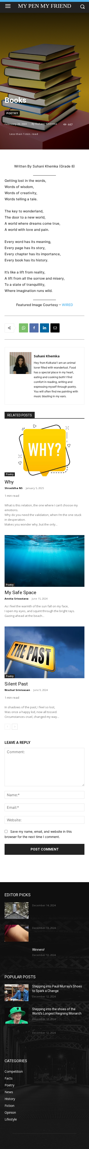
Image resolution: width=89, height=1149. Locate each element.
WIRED (67, 305)
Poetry (12, 113)
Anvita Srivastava (17, 598)
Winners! (38, 949)
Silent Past (16, 684)
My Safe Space (20, 592)
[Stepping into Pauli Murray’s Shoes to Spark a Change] (17, 992)
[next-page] (15, 727)
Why (9, 482)
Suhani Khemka (46, 123)
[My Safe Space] (44, 561)
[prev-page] (7, 727)
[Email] (55, 327)
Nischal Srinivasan (17, 690)
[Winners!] (17, 956)
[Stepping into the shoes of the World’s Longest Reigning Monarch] (17, 1015)
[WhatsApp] (23, 327)
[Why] (44, 450)
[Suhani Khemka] (20, 375)
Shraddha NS (14, 488)
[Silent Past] (44, 652)
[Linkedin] (44, 327)
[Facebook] (34, 327)
